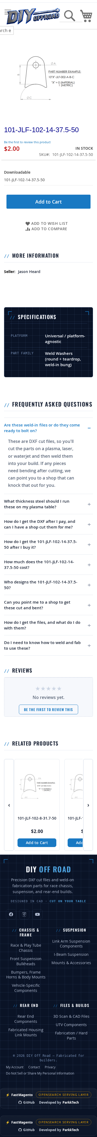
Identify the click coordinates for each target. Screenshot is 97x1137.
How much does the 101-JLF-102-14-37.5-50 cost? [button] (39, 564)
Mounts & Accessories (71, 962)
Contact (34, 1067)
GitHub (29, 1102)
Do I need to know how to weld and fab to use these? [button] (42, 645)
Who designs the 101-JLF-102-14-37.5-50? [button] (40, 584)
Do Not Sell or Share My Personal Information (40, 1073)
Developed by (59, 1102)
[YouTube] (37, 914)
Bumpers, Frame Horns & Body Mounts (26, 975)
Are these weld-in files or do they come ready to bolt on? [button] (42, 427)
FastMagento (19, 1095)
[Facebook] (11, 914)
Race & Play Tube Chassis (26, 948)
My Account (14, 1067)
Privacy (50, 1067)
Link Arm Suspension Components (71, 944)
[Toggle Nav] (8, 12)
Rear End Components (25, 1019)
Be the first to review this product (27, 142)
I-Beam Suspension (71, 954)
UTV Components (71, 1024)
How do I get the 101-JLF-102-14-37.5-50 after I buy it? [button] (40, 544)
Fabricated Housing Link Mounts (25, 1032)
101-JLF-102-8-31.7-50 (37, 818)
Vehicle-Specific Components (26, 988)
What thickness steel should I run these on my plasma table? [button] (37, 504)
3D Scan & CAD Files (71, 1016)
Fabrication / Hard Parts (71, 1036)
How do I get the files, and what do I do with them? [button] (42, 625)
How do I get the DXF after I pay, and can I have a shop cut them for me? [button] (39, 524)
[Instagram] (24, 914)
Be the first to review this (48, 709)
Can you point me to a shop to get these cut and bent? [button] (37, 605)
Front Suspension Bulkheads (25, 961)
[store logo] (33, 16)
